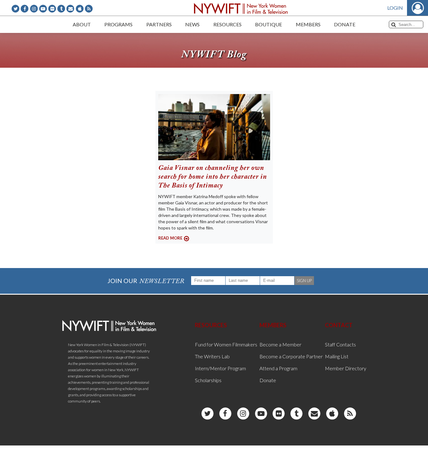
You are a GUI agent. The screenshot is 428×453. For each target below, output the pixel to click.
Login (395, 8)
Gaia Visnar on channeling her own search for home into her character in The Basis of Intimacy (212, 177)
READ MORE (170, 237)
